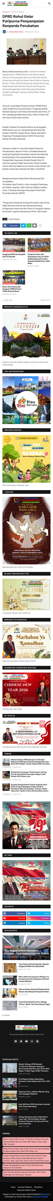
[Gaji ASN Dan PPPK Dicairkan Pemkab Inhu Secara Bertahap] (9, 1108)
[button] (3, 4)
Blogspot (45, 1194)
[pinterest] (37, 1041)
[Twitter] (23, 225)
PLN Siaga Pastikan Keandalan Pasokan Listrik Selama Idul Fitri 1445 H (34, 1081)
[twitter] (21, 1041)
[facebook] (16, 1041)
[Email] (34, 225)
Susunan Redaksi (25, 1187)
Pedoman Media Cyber (26, 1190)
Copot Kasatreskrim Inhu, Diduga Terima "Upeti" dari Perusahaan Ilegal (34, 1003)
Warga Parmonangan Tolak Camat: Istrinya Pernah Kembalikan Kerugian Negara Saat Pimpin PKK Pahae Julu (29, 774)
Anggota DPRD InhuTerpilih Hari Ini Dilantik (13, 255)
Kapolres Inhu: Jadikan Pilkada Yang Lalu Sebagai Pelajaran (34, 1093)
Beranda (5, 12)
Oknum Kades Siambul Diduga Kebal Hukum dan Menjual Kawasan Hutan (34, 990)
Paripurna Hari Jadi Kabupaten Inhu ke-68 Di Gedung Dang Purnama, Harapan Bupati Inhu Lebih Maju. (39, 258)
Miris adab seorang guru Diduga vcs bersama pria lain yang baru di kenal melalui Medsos (34, 979)
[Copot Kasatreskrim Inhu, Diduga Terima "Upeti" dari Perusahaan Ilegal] (9, 1005)
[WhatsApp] (28, 225)
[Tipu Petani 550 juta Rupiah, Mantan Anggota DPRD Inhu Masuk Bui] (9, 968)
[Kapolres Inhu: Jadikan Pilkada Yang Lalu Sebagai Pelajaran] (9, 1095)
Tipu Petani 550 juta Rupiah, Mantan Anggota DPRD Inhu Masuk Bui (34, 965)
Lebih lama (44, 300)
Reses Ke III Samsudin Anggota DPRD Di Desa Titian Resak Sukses (11, 289)
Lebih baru (8, 300)
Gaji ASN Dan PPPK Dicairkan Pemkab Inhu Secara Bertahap (34, 1105)
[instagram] (32, 1041)
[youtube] (26, 1041)
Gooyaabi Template (40, 1197)
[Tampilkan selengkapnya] (40, 225)
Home (13, 1187)
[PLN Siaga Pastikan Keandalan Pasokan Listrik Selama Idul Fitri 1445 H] (9, 1083)
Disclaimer (38, 1187)
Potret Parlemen (17, 12)
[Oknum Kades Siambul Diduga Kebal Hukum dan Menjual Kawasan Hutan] (9, 993)
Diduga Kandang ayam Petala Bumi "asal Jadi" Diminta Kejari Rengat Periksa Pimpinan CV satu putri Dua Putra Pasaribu (33, 1120)
